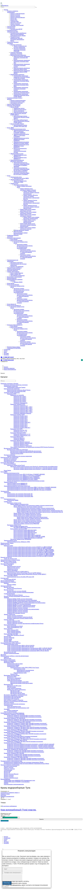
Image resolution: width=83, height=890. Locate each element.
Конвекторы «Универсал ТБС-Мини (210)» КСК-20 (17, 726)
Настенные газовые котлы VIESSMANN (20, 539)
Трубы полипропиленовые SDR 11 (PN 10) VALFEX (20, 645)
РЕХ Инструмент (11, 687)
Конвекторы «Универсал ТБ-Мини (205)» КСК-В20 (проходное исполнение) (27, 724)
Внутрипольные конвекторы (11, 448)
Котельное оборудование (14, 238)
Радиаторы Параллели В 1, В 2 (22, 435)
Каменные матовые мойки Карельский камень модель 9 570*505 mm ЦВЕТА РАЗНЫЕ (30, 556)
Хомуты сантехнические (10, 711)
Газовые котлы (14, 183)
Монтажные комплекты (16, 262)
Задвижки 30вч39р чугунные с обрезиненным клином (21, 605)
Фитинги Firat (13, 674)
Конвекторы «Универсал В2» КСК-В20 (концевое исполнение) (23, 754)
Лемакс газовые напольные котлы (19, 504)
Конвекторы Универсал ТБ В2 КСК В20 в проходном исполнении (24, 716)
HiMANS (6, 783)
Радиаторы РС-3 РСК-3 (20, 399)
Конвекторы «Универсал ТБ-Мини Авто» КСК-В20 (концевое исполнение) (26, 733)
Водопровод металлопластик (11, 675)
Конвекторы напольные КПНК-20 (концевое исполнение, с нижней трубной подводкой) (30, 746)
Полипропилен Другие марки (15, 663)
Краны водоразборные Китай (15, 626)
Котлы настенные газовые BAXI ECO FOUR (25, 532)
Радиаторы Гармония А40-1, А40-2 (23, 410)
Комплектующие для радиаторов (12, 260)
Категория (3, 795)
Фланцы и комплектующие (17, 13)
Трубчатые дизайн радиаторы (12, 392)
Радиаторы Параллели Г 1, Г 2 (22, 434)
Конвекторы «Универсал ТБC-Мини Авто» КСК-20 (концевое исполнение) (26, 739)
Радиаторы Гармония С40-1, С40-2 (23, 412)
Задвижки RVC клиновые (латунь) (16, 613)
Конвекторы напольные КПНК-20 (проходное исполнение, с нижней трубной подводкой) (30, 744)
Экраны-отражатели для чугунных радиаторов (20, 46)
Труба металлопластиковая (14, 680)
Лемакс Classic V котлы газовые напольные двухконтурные (29, 221)
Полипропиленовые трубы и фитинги (11, 643)
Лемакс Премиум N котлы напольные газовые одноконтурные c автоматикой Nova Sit (31, 202)
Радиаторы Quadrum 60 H (20, 421)
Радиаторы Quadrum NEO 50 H (22, 422)
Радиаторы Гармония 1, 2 (20, 405)
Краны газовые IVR (15, 274)
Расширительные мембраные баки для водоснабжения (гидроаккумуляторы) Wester (18, 34)
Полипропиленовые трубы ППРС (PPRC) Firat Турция (24, 667)
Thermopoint (7, 492)
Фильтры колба (8, 639)
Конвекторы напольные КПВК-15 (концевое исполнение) (22, 736)
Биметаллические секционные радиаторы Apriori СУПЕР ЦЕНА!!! (22, 72)
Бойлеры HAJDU (18, 282)
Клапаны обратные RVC (13, 621)
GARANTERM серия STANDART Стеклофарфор (17, 781)
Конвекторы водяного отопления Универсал (12, 713)
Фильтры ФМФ (8, 640)
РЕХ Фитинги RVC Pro (16, 692)
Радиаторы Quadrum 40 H (20, 419)
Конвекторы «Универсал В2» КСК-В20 (14, 753)
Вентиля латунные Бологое (14, 588)
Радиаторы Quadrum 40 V (20, 425)
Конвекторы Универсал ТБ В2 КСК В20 (14, 714)
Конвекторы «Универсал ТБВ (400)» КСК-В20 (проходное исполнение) (26, 759)
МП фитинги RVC (11, 676)
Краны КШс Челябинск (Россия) (15, 635)
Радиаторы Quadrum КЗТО (17, 414)
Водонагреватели (11, 278)
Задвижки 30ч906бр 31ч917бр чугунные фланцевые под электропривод (26, 602)
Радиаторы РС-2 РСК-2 (20, 397)
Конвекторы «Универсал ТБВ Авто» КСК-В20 (16, 729)
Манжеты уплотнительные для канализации (15, 701)
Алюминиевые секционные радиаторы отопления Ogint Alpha (21, 85)
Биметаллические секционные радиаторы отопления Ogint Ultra (22, 61)
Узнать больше (5, 820)
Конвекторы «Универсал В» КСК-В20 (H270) (15, 749)
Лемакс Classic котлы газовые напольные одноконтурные (31, 218)
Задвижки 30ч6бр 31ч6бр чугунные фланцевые (19, 598)
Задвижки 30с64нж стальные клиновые (17, 610)
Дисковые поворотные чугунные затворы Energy (20, 618)
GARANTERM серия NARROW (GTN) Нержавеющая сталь (19, 780)
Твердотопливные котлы (16, 153)
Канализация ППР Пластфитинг (12, 697)
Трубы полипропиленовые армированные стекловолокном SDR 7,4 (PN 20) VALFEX (29, 648)
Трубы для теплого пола (10, 558)
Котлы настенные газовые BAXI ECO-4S (24, 531)
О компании (7, 349)
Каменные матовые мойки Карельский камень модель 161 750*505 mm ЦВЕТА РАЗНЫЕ (30, 554)
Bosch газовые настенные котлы (19, 526)
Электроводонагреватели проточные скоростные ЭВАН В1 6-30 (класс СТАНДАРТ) (21, 173)
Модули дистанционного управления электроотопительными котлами (20, 150)
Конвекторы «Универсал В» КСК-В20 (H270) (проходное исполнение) (25, 752)
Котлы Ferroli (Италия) (16, 240)
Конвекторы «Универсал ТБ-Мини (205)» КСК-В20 (17, 722)
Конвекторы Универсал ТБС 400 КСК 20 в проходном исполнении (24, 720)
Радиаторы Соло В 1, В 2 (20, 430)
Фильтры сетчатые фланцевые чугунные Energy (16, 596)
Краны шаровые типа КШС (11, 633)
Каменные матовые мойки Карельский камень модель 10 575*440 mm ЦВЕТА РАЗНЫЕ (30, 549)
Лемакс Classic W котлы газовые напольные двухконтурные (33, 518)
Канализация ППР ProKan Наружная (13, 696)
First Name (5, 886)
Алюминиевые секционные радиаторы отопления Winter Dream (21, 81)
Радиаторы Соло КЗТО (16, 429)
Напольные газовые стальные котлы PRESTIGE (26, 523)
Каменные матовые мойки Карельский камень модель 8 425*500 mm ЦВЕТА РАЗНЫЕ (30, 552)
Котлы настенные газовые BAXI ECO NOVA (25, 530)
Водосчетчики (7, 658)
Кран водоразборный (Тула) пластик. (18, 810)
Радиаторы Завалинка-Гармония (22, 413)
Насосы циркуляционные (14, 104)
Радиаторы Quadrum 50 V (20, 426)
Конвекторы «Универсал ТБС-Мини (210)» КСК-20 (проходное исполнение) (27, 728)
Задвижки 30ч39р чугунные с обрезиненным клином (21, 606)
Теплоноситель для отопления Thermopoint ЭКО (20, 496)
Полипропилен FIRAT (13, 666)
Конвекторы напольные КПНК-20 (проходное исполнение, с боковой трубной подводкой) (31, 748)
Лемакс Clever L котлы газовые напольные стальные (28, 521)
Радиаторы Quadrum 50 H (20, 417)
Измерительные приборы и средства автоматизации (14, 268)
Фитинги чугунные (15, 14)
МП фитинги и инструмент (14, 678)
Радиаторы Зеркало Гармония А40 (23, 443)
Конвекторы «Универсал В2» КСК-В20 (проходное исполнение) (24, 755)
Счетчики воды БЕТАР (16, 29)
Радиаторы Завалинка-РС (20, 403)
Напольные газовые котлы (21, 184)
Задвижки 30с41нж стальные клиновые (17, 608)
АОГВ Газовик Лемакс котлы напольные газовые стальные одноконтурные (28, 225)
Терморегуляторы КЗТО (16, 453)
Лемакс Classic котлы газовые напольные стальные (28, 215)
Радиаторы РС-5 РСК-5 (20, 401)
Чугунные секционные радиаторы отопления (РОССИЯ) (19, 50)
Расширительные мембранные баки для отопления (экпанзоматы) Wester (17, 38)
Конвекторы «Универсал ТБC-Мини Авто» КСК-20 (17, 737)
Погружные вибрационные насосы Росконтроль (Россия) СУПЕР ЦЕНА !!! (21, 121)
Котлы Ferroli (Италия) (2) (14, 305)
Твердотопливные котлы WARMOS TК (20, 155)
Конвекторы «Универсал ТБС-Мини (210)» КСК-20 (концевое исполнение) (27, 727)
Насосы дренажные (19, 110)
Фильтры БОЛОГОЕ (9, 637)
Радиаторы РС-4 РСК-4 (20, 400)
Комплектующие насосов (20, 112)
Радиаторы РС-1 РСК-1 (20, 396)
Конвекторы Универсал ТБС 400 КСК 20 (14, 718)
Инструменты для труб (16, 103)
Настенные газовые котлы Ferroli (16, 465)
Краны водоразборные (10, 624)
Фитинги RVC (13, 20)
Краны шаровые (8, 628)
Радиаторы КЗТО (11, 394)
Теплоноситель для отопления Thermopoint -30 (19, 495)
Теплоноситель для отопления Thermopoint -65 (19, 493)
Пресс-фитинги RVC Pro (13, 679)
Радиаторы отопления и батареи (9, 383)
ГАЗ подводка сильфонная (17, 275)
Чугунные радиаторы (16, 44)
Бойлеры (12, 280)
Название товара (5, 794)
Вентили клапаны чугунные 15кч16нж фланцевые (20, 592)
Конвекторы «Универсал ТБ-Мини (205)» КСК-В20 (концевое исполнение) (27, 723)
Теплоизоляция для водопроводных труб (18, 707)
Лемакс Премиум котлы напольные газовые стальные (28, 189)
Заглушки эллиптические (17, 25)
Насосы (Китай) (14, 107)
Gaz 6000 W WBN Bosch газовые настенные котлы (27, 527)
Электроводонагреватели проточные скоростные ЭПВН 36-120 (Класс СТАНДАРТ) (21, 169)
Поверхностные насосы (20, 109)
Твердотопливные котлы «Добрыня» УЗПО (20, 181)
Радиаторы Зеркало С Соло (21, 444)
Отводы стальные (15, 24)
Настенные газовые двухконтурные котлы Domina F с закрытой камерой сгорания (28, 251)
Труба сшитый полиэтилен (14, 688)
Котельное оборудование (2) (14, 324)
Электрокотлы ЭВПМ (12, 500)
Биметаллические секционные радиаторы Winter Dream (22, 68)
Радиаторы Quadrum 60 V (20, 418)
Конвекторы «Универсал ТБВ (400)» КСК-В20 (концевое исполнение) (25, 758)
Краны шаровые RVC (12, 630)
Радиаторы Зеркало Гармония (22, 442)
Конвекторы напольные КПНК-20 (12, 742)
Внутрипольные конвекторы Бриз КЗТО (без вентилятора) (25, 451)
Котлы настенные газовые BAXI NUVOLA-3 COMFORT (28, 538)
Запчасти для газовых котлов (8, 561)
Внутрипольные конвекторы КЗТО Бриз (17, 449)
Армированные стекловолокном (25, 670)
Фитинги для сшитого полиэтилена (16, 689)
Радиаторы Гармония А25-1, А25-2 (23, 408)
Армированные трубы (19, 669)
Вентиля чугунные (9, 589)
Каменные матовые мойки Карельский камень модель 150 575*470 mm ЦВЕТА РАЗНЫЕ (30, 553)
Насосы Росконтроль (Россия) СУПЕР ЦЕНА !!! (18, 114)
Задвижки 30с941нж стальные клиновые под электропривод (23, 609)
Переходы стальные (15, 22)
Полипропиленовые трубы (17, 101)
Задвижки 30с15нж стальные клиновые (17, 611)
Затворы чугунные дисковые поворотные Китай (19, 617)
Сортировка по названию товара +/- (10, 792)
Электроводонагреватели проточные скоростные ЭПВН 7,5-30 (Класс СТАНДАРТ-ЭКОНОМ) (21, 164)
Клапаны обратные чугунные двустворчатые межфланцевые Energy (25, 623)
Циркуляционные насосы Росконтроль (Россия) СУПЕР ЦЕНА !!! (21, 117)
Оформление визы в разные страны (10, 560)
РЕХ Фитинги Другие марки (17, 693)
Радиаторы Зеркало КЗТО (17, 440)
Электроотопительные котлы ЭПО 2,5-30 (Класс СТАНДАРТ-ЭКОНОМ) (21, 132)
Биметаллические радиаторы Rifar (16, 391)
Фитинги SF (13, 18)
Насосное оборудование (13, 105)
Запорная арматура (12, 270)
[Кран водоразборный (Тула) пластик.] (9, 806)
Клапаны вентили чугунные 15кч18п (16, 591)
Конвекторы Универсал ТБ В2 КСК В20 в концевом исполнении (24, 715)
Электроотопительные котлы (18, 129)
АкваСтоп (6, 657)
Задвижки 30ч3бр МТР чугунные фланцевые (19, 604)
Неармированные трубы (20, 672)
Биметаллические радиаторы (18, 55)
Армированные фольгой (23, 671)
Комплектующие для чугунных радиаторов (15, 461)
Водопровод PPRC (9, 662)
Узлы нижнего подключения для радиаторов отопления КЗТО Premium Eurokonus (32, 447)
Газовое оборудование (13, 271)
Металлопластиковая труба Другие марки (21, 683)
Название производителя (7, 796)
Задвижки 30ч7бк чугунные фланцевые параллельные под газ (23, 601)
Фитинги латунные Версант (17, 17)
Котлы (8, 175)
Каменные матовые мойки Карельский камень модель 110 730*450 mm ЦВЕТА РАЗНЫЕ (30, 550)
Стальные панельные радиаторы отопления (16, 53)
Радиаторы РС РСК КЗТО (14, 348)
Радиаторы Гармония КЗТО (17, 404)
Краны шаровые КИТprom (14, 632)
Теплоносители (11, 26)
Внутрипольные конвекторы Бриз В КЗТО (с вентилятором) (26, 452)
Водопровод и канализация (14, 276)
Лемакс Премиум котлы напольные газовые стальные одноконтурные (31, 192)
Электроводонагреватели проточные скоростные (17, 160)
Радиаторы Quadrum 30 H (20, 416)
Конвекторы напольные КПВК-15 (12, 735)
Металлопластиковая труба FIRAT (19, 681)
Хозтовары (7, 709)
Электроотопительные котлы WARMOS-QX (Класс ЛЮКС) (21, 142)
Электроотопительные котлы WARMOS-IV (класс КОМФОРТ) (21, 146)
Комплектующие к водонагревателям (14, 784)
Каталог (6, 9)
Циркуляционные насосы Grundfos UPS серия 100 (20, 125)
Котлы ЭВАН (10, 127)
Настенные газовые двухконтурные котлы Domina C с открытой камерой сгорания (28, 256)
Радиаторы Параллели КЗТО (18, 432)
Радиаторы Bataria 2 (19, 438)
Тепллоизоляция (8, 705)
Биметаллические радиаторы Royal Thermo (18, 390)
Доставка (6, 353)
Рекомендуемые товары (13, 347)
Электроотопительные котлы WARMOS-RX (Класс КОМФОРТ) (21, 139)
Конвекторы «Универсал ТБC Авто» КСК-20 (15, 740)
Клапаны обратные (9, 619)
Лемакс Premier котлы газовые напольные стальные (28, 212)
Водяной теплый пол (6, 557)
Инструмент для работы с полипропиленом (15, 694)
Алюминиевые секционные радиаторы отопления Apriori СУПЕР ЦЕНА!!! (21, 95)
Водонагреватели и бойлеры (14, 279)
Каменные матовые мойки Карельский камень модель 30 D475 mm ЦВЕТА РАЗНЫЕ (29, 547)
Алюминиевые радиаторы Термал (16, 387)
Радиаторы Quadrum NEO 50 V (22, 427)
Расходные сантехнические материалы (14, 704)
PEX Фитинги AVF (15, 691)
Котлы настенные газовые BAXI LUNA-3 (24, 534)
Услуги (5, 350)
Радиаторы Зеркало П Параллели (23, 445)
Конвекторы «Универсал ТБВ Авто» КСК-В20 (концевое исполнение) (25, 731)
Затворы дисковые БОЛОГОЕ (15, 615)
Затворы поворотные (9, 614)
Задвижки (6, 597)
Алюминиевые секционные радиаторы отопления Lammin (21, 89)
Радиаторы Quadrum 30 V (20, 423)
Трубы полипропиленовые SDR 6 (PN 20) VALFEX (20, 646)
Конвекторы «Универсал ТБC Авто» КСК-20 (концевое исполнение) (25, 741)
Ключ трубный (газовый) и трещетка (13, 700)
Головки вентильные (9, 593)
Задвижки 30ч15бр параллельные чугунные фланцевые (22, 600)
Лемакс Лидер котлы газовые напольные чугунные (28, 210)
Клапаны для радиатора (16, 266)
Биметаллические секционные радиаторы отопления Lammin (22, 65)
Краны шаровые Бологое (13, 631)
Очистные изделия (9, 702)
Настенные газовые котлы (14, 525)
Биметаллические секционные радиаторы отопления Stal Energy (22, 58)
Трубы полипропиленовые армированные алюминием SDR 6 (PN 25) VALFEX (28, 650)
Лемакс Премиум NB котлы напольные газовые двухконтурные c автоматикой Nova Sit (31, 197)
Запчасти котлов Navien (10, 562)
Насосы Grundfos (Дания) (17, 123)
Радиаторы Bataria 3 (19, 439)
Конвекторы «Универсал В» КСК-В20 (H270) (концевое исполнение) (25, 750)
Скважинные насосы (19, 108)
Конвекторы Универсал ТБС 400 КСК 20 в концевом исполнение (24, 719)
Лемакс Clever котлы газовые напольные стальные (28, 228)
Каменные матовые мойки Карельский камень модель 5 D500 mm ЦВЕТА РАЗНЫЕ (29, 548)
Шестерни (3, 654)
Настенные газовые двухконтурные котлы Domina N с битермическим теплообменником (25, 246)
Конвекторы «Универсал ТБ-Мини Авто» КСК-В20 (17, 732)
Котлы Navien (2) (11, 304)
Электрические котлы (16, 177)
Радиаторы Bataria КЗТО (16, 436)
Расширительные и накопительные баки (12, 31)
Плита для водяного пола (14, 706)
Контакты (6, 354)
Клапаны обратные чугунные (15, 622)
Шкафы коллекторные (10, 661)
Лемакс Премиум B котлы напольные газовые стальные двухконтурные (31, 207)
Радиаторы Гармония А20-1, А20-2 (23, 407)
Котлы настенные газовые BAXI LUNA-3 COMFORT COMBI (29, 536)
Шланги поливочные (12, 710)
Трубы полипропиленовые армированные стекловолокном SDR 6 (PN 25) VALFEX (29, 649)
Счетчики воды (11, 27)
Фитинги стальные (15, 16)
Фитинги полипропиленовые (18, 100)
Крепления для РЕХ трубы (14, 685)
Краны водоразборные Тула (14, 627)
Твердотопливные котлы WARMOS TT (20, 158)
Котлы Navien (14, 239)
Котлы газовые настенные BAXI (18, 528)
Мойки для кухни (5, 544)
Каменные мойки (8, 545)
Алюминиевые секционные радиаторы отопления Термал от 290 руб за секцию (22, 77)
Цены (5, 352)
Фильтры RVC (7, 636)
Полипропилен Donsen (13, 665)
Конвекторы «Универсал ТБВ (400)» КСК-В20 (16, 757)
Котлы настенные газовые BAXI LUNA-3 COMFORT (27, 535)
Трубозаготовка (14, 21)
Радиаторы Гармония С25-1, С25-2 (23, 409)
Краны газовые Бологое (16, 273)
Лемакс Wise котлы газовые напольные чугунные (27, 522)
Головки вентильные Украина (15, 595)
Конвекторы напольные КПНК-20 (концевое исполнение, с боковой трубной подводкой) (30, 745)
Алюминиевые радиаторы (17, 74)
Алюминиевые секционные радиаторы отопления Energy (21, 92)
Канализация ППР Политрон (11, 698)
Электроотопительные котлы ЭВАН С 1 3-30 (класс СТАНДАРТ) (21, 135)
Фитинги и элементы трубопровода (12, 11)
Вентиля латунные (9, 587)
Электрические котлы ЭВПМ (21, 178)
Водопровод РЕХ (8, 684)
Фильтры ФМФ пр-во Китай (11, 641)
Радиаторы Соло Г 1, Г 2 (20, 431)
